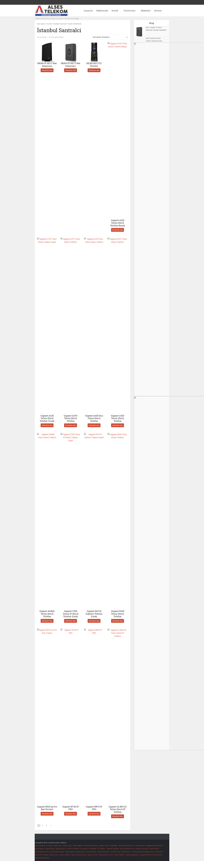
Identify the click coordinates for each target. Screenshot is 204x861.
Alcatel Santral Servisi (126, 845)
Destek (115, 10)
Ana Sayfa (41, 24)
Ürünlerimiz (129, 10)
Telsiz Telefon (119, 855)
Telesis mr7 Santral (41, 855)
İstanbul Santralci (112, 849)
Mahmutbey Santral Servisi (75, 852)
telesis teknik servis (91, 845)
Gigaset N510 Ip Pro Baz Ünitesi (151, 855)
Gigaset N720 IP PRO (42, 858)
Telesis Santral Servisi (154, 41)
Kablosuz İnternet (141, 849)
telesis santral (40, 845)
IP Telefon (101, 849)
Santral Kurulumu (103, 852)
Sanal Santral (91, 852)
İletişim (158, 10)
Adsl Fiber (113, 845)
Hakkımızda (102, 10)
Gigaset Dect (49, 849)
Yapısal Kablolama (132, 855)
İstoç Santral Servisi (127, 849)
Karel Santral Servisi (153, 38)
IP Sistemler (92, 849)
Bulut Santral (39, 849)
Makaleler (146, 10)
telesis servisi (104, 845)
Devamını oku (47, 70)
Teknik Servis (126, 852)
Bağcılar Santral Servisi (155, 845)
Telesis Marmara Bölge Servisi (143, 852)
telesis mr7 (58, 845)
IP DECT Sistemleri (73, 849)
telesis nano (67, 845)
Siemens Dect (116, 852)
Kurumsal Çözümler (57, 852)
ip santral (49, 845)
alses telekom (78, 845)
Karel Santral (154, 849)
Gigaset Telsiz (60, 849)
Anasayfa (88, 10)
